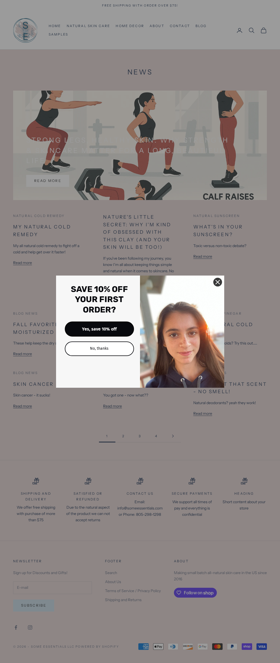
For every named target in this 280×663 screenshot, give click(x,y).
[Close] (217, 282)
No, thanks (99, 348)
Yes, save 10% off (99, 329)
